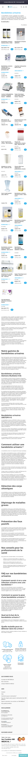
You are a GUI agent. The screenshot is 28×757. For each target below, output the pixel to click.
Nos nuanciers (5, 681)
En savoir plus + (5, 21)
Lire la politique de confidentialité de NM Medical (11, 750)
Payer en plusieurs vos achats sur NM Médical (12, 701)
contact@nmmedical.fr (6, 722)
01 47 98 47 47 (4, 716)
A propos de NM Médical (7, 679)
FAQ (2, 694)
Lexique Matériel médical (7, 683)
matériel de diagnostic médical (12, 369)
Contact (3, 692)
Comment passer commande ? (9, 696)
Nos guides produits (6, 703)
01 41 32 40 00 (4, 712)
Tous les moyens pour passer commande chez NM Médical (14, 698)
